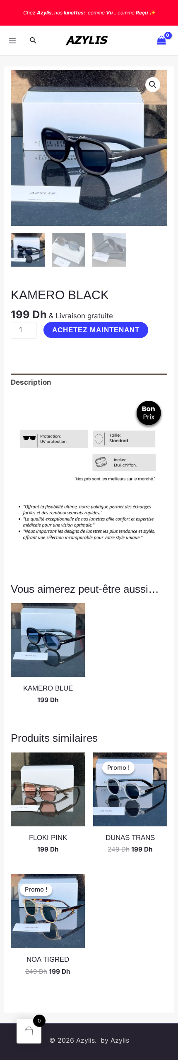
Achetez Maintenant (96, 330)
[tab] (89, 383)
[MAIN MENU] (12, 41)
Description (31, 382)
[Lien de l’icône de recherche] (33, 40)
